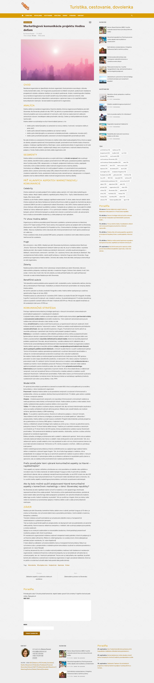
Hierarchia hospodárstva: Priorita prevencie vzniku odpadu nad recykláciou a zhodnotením (119, 39)
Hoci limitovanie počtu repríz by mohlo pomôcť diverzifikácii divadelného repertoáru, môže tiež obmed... (115, 249)
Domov (65, 15)
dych (124, 168)
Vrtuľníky (44, 663)
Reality (23, 665)
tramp (103, 196)
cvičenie (103, 165)
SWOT (34, 667)
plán (122, 184)
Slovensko (113, 190)
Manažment (29, 665)
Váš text (27, 598)
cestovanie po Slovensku (108, 159)
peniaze (61, 565)
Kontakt (81, 15)
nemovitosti (125, 181)
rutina (103, 190)
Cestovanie (48, 15)
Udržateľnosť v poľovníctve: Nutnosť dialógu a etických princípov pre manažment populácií (120, 79)
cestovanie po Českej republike (110, 162)
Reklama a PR (37, 663)
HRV (110, 178)
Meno (25, 624)
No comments (81, 658)
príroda (103, 187)
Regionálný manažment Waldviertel (117, 124)
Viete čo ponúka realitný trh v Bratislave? (119, 114)
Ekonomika (24, 667)
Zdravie (30, 667)
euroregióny (105, 172)
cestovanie (114, 156)
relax (68, 565)
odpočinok (53, 565)
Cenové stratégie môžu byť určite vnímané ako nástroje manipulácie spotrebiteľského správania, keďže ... (115, 218)
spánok (123, 190)
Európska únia (42, 565)
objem (103, 184)
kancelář (119, 178)
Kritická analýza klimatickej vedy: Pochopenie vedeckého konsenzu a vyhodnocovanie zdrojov (117, 59)
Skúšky (34, 669)
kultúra (128, 178)
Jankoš (75, 658)
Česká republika (115, 200)
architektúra (105, 150)
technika (112, 193)
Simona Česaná (29, 33)
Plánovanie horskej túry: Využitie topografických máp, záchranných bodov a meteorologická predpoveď (119, 69)
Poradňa (72, 15)
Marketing (24, 669)
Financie (49, 665)
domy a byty (122, 165)
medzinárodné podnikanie (108, 181)
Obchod (39, 669)
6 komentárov (116, 99)
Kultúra (29, 669)
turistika (113, 196)
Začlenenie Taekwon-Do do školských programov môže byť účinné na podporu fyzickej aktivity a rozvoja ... (114, 666)
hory (102, 178)
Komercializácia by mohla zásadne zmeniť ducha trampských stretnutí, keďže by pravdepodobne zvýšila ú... (115, 657)
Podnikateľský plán (42, 667)
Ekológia (57, 15)
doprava (103, 168)
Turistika (28, 15)
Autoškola (50, 663)
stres (103, 193)
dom (112, 165)
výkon (122, 196)
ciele (125, 162)
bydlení (115, 153)
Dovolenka (38, 15)
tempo (121, 193)
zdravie (103, 200)
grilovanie (117, 175)
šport (126, 200)
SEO (31, 663)
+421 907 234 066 (37, 653)
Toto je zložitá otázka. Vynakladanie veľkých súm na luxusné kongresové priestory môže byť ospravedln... (116, 226)
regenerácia (114, 187)
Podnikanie (43, 665)
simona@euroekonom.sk (39, 651)
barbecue (116, 150)
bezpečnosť (105, 153)
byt (124, 153)
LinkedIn (34, 658)
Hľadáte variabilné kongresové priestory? (119, 104)
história (127, 175)
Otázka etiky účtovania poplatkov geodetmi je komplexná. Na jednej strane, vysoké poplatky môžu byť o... (116, 234)
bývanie (104, 156)
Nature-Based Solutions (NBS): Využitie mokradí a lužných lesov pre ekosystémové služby (119, 29)
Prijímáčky (36, 665)
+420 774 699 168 (37, 655)
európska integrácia (119, 172)
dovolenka (32, 565)
